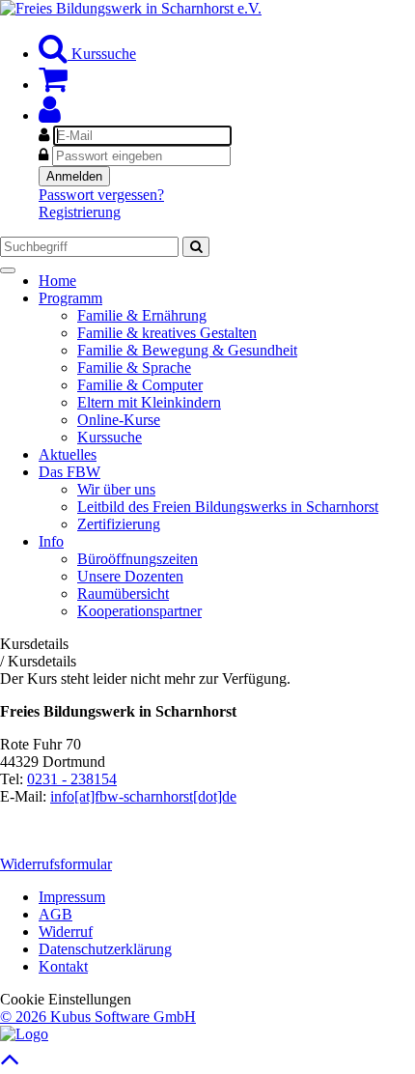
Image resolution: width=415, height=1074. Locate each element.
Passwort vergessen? (101, 194)
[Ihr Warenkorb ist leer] (53, 84)
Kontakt (63, 966)
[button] (50, 115)
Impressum (72, 897)
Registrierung (80, 212)
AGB (55, 914)
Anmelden (74, 176)
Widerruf (66, 931)
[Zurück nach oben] (10, 1064)
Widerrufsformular (56, 864)
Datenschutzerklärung (105, 949)
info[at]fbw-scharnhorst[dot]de (143, 796)
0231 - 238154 (72, 779)
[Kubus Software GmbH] (24, 1034)
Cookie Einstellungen (65, 999)
